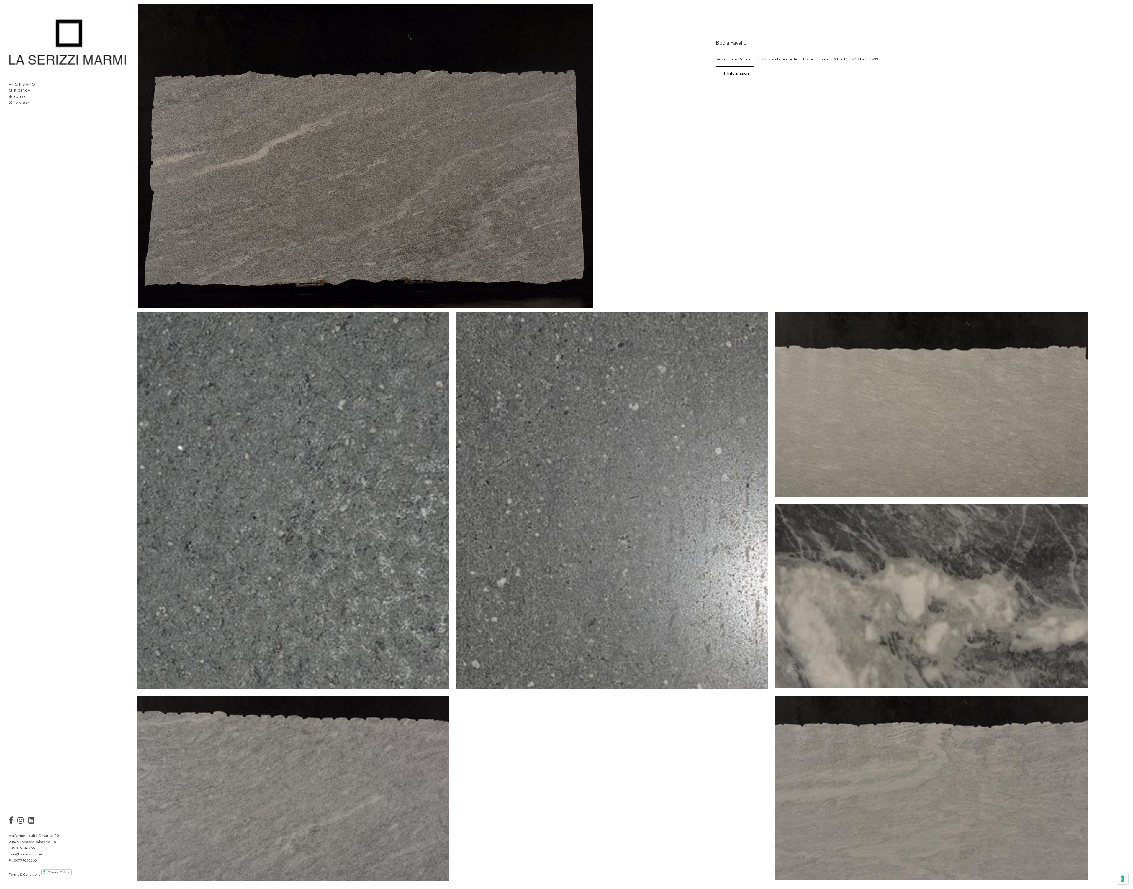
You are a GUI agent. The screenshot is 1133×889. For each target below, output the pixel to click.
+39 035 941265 (22, 848)
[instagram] (11, 821)
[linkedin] (31, 821)
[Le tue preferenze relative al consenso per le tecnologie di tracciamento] (1122, 878)
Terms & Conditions (24, 874)
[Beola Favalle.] (365, 155)
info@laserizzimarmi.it (27, 854)
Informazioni (738, 72)
